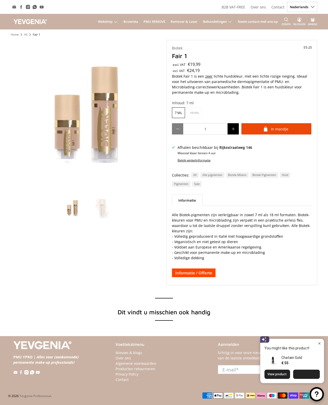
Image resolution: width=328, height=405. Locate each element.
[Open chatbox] (317, 394)
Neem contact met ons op (258, 21)
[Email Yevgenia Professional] (14, 7)
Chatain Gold (291, 358)
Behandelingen (215, 21)
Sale (197, 184)
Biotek (177, 48)
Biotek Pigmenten (264, 175)
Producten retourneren (135, 368)
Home (15, 34)
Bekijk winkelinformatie (194, 160)
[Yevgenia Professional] (30, 21)
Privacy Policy (127, 374)
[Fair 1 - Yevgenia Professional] (86, 115)
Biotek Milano (237, 175)
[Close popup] (319, 343)
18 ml (194, 112)
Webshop (105, 21)
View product (277, 374)
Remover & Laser (184, 21)
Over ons (258, 7)
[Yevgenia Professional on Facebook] (21, 7)
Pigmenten (181, 184)
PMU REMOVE (154, 21)
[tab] (187, 200)
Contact (277, 7)
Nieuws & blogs (129, 352)
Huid (285, 175)
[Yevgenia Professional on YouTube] (41, 7)
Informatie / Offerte (193, 272)
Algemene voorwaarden (136, 363)
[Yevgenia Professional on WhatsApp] (35, 7)
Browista (131, 21)
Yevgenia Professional (35, 396)
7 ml (178, 112)
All (25, 34)
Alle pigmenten (212, 175)
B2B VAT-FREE (233, 7)
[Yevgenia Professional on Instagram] (28, 7)
